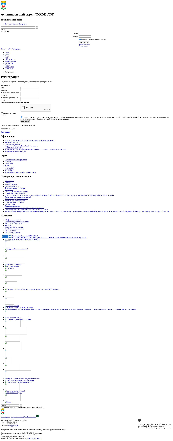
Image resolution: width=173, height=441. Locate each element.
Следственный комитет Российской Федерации (21, 146)
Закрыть (3, 29)
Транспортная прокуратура (14, 148)
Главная (7, 52)
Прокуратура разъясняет (13, 144)
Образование (9, 181)
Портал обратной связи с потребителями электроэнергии (24, 208)
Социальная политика (12, 186)
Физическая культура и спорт (15, 188)
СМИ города (9, 169)
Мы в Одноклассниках (12, 232)
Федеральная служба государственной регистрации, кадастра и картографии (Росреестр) (35, 149)
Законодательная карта (12, 142)
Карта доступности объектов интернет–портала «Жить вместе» (26, 209)
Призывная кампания (12, 206)
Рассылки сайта (10, 204)
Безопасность (9, 67)
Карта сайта (9, 225)
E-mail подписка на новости (14, 229)
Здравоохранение (11, 184)
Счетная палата (10, 59)
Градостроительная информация (16, 160)
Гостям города (10, 167)
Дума (6, 58)
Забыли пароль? (84, 44)
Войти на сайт (6, 49)
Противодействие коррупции (15, 193)
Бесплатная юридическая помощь (16, 199)
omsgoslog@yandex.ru (34, 438)
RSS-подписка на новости (14, 227)
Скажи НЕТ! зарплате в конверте (16, 191)
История (8, 161)
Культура (8, 182)
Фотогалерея (9, 170)
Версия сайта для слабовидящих (16, 24)
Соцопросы (9, 190)
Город (7, 54)
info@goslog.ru (13, 426)
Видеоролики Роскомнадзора (15, 200)
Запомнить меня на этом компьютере (93, 39)
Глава (7, 56)
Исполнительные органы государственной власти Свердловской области (30, 140)
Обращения (9, 68)
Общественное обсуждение (14, 202)
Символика (9, 163)
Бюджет (7, 165)
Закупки (8, 65)
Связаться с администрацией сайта (17, 222)
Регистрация (83, 46)
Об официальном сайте (13, 220)
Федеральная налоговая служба (15, 151)
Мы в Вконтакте (10, 231)
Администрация (10, 61)
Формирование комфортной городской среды (20, 172)
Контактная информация (13, 223)
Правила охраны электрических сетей (18, 197)
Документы (9, 63)
